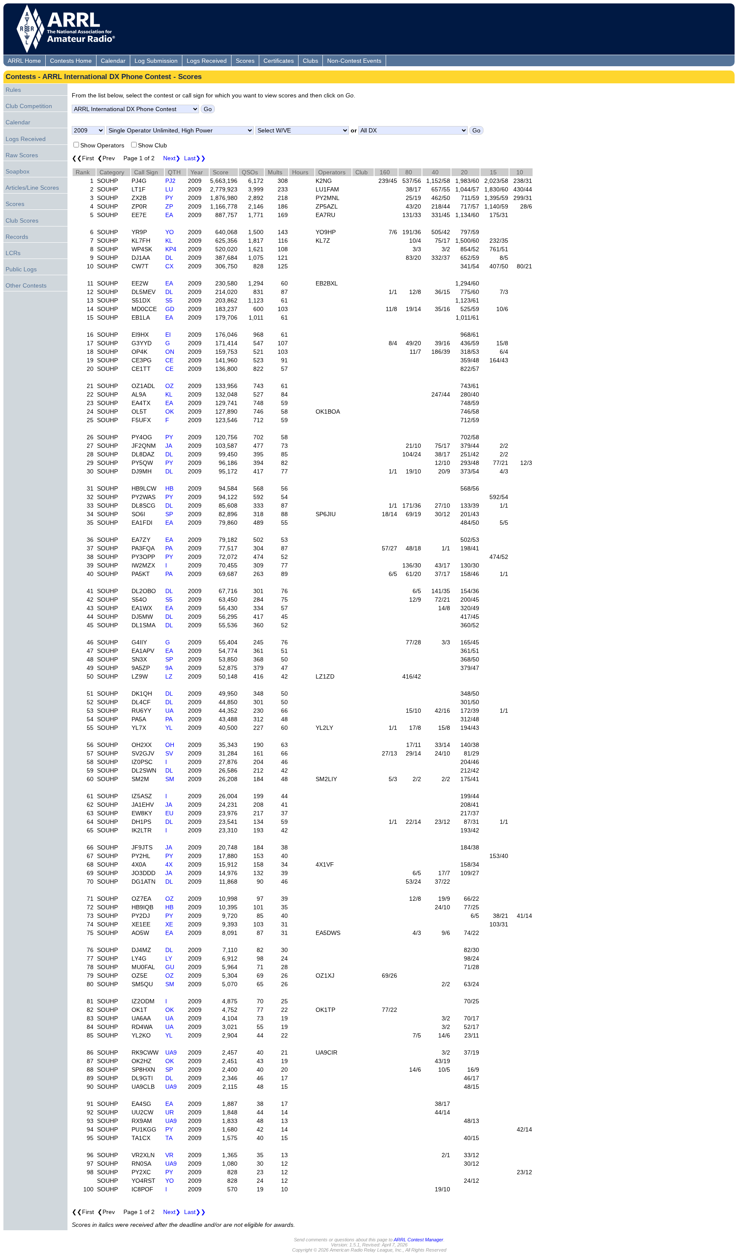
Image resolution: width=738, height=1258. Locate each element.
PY (169, 197)
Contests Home (71, 60)
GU (169, 967)
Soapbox (17, 171)
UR (169, 1112)
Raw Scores (22, 155)
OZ (169, 385)
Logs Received (207, 60)
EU (169, 813)
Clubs (310, 60)
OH (169, 744)
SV (169, 753)
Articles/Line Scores (32, 187)
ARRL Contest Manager (418, 1239)
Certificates (279, 60)
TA (169, 1138)
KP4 (170, 249)
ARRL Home (24, 60)
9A (169, 667)
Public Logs (21, 269)
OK (169, 411)
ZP (169, 206)
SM (169, 779)
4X (169, 864)
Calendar (113, 60)
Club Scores (22, 220)
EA (169, 215)
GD (169, 309)
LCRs (13, 253)
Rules (13, 89)
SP (169, 514)
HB (169, 488)
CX (169, 266)
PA (169, 548)
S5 (169, 300)
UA (169, 710)
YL (169, 727)
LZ (169, 676)
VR (169, 1155)
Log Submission (156, 60)
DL (169, 257)
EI (168, 334)
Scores (245, 60)
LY (168, 958)
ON (169, 351)
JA (168, 445)
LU (169, 189)
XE (169, 924)
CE (169, 360)
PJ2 (170, 180)
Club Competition (29, 106)
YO (169, 232)
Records (17, 236)
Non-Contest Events (354, 60)
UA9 (171, 1052)
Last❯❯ (195, 158)
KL (169, 240)
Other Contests (26, 285)
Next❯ (172, 158)
